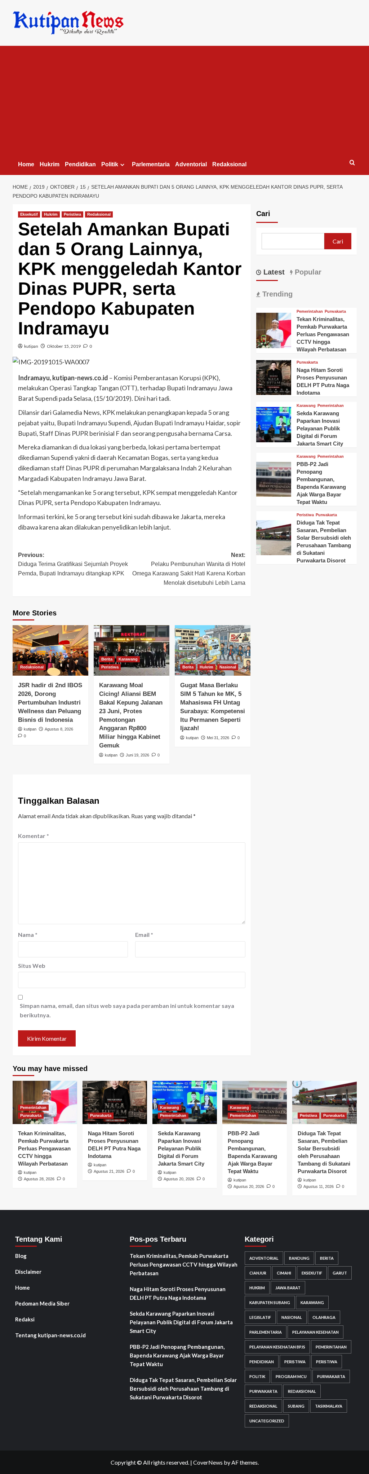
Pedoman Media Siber (42, 1303)
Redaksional (229, 164)
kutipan (31, 346)
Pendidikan (80, 164)
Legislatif (260, 1317)
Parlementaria (151, 164)
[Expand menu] (122, 165)
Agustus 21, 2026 (109, 1171)
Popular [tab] (307, 272)
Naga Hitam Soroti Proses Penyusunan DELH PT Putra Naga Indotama (178, 1293)
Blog (21, 1256)
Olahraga (323, 1317)
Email (144, 934)
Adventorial (191, 164)
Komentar (33, 835)
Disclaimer (28, 1271)
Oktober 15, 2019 (64, 346)
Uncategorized (266, 1420)
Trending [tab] (276, 294)
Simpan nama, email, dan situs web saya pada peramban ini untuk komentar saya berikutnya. (127, 1010)
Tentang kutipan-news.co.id (50, 1335)
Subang (296, 1406)
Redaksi (25, 1319)
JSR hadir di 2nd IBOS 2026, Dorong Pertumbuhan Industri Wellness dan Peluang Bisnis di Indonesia (50, 702)
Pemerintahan (310, 311)
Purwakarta (335, 311)
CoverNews (208, 1462)
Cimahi (284, 1273)
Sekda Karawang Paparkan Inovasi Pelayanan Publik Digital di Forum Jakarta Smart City (320, 428)
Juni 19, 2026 (137, 755)
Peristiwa (72, 214)
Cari (263, 214)
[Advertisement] (185, 99)
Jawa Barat (288, 1287)
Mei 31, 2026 (218, 738)
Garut (340, 1273)
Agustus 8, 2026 (59, 729)
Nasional (227, 667)
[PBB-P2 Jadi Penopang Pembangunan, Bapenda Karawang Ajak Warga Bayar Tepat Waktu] (274, 478)
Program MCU (291, 1376)
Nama (27, 934)
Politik (109, 164)
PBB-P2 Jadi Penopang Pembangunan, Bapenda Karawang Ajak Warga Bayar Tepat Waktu (177, 1355)
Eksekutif (29, 214)
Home (26, 164)
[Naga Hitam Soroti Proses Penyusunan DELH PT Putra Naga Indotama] (274, 376)
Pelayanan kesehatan (315, 1332)
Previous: (73, 564)
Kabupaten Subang (269, 1302)
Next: (188, 569)
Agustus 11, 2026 (318, 1186)
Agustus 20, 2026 (179, 1179)
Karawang (128, 659)
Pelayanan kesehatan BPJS (277, 1346)
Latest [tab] (273, 272)
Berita (106, 659)
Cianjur (257, 1273)
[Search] (352, 163)
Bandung (299, 1258)
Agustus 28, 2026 (39, 1179)
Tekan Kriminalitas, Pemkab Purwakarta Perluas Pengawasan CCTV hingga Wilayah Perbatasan (323, 334)
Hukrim (49, 164)
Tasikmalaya (328, 1406)
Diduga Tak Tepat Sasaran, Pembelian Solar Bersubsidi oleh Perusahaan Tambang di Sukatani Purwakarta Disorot (183, 1388)
